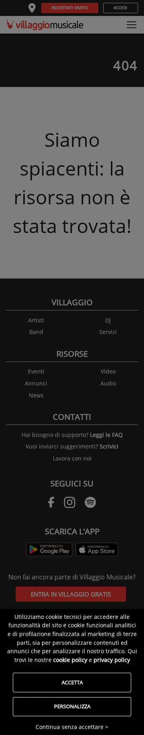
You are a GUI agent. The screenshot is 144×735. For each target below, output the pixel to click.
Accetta (72, 682)
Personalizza (72, 706)
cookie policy (70, 660)
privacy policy (112, 660)
